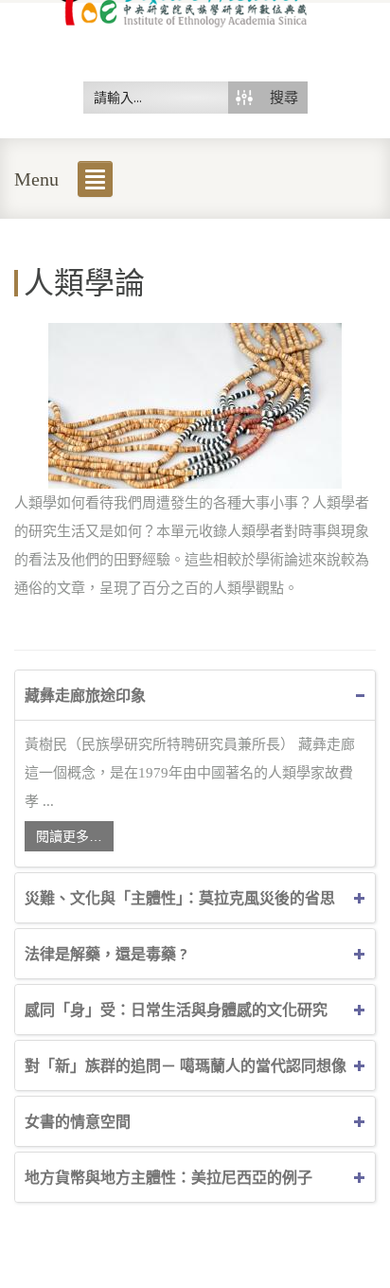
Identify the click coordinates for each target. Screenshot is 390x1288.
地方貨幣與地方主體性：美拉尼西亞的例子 (168, 1177)
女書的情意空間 (78, 1121)
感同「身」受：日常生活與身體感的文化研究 (176, 1009)
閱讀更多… (69, 836)
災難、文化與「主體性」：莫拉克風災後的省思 (180, 897)
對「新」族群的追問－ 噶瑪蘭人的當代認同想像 (185, 1065)
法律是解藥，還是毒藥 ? (106, 953)
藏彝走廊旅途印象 (85, 695)
